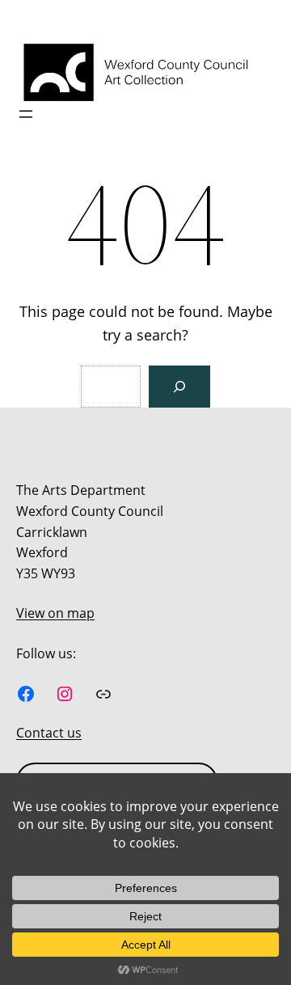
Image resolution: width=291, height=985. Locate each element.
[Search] (179, 387)
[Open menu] (26, 114)
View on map (55, 613)
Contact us (49, 733)
